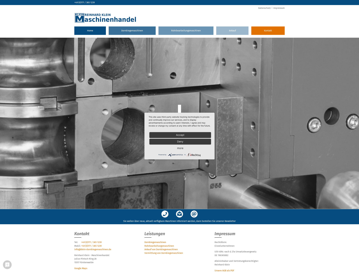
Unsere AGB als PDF (224, 270)
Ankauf (232, 30)
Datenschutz (264, 8)
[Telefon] (164, 214)
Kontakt (268, 30)
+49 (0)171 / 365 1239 (84, 2)
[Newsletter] (179, 214)
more (180, 148)
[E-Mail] (194, 214)
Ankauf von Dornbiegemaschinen (161, 249)
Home (90, 30)
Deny (180, 141)
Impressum (279, 8)
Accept (180, 134)
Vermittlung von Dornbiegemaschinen (163, 253)
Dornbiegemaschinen (132, 30)
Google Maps (80, 268)
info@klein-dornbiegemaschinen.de (92, 249)
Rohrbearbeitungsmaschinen (186, 30)
